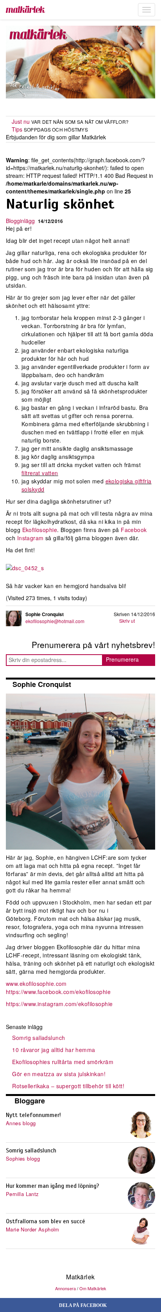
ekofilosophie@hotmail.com (54, 621)
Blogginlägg (20, 221)
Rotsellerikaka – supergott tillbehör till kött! (68, 1086)
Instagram (30, 538)
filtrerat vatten (39, 473)
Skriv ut (127, 620)
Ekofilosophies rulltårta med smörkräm (62, 1062)
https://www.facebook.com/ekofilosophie (58, 992)
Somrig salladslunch (38, 1038)
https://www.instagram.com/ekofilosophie (59, 1004)
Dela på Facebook (82, 1305)
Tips (17, 129)
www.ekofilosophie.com (36, 983)
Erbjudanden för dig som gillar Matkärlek (56, 137)
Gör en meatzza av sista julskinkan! (59, 1074)
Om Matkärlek (92, 1288)
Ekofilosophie (39, 530)
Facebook (134, 530)
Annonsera (65, 1288)
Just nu (21, 121)
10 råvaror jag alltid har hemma (53, 1050)
